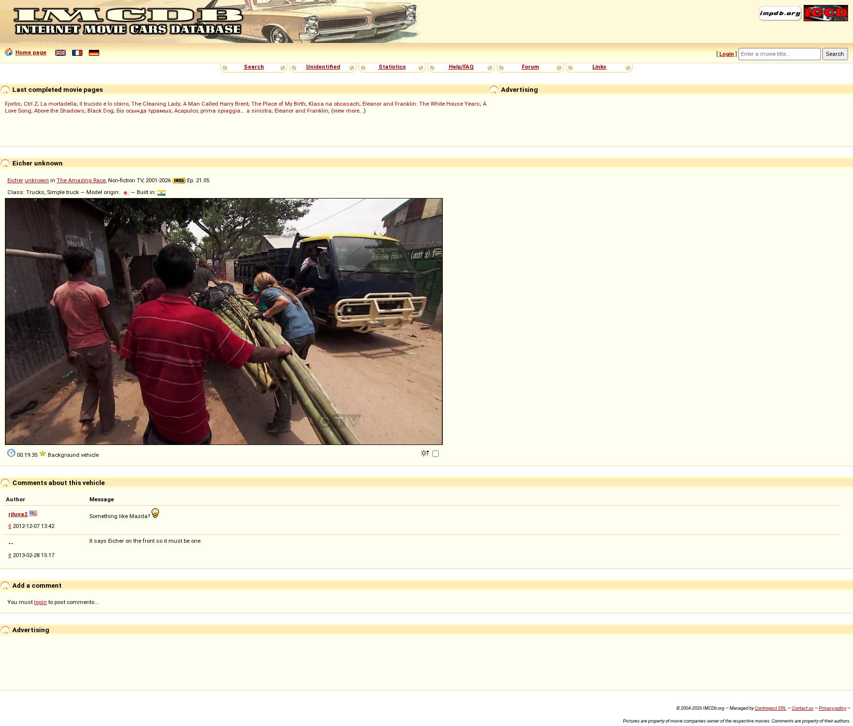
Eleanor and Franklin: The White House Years (421, 103)
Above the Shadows (59, 110)
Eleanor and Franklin (301, 110)
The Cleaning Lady (155, 103)
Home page (30, 52)
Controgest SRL (770, 708)
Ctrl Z (31, 103)
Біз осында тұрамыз (143, 110)
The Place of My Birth (278, 103)
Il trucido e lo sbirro (103, 103)
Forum (530, 66)
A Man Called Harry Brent (215, 103)
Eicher (15, 180)
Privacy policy (832, 708)
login (40, 602)
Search (254, 66)
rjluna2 (18, 514)
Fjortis (13, 103)
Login (726, 53)
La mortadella (58, 103)
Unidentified (323, 66)
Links (599, 66)
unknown (37, 180)
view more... (348, 110)
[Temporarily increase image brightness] (425, 452)
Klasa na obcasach (334, 103)
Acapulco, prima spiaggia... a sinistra (222, 110)
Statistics (392, 66)
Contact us (803, 708)
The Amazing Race (81, 180)
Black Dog (100, 110)
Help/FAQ (461, 66)
